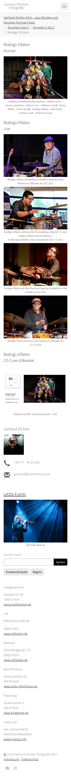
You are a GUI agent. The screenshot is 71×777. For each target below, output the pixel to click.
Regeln (37, 572)
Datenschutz (30, 759)
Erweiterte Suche (16, 572)
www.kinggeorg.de (16, 713)
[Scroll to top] (62, 768)
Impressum (12, 759)
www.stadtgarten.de (17, 604)
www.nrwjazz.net (15, 739)
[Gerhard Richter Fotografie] (17, 6)
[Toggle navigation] (64, 6)
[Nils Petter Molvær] (35, 521)
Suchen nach (12, 555)
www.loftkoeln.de (15, 634)
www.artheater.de (16, 660)
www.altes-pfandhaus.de (21, 686)
